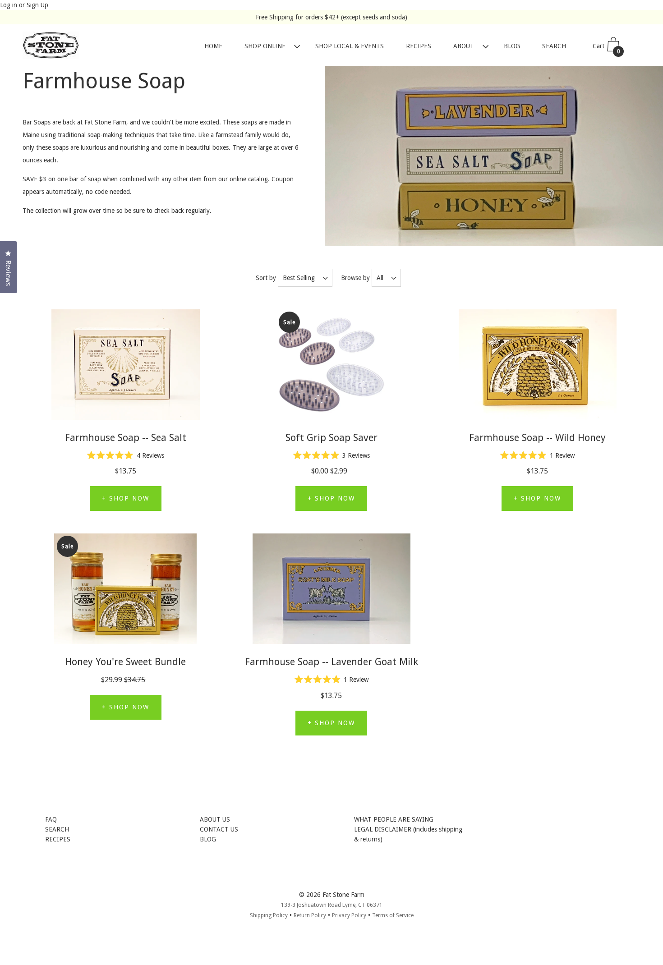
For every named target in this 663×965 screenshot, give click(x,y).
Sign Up (37, 5)
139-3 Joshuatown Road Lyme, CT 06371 (331, 905)
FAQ (51, 819)
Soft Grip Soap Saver (331, 437)
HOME (213, 46)
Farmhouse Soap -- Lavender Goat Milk (331, 661)
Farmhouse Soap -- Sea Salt (125, 437)
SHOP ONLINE (264, 46)
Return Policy (310, 915)
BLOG (512, 46)
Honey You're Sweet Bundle (125, 661)
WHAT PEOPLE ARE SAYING (393, 819)
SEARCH (554, 46)
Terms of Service (393, 915)
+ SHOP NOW (125, 498)
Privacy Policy (349, 915)
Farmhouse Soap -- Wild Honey (537, 437)
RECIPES (418, 46)
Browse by (355, 277)
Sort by (266, 277)
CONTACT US (219, 829)
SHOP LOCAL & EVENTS (349, 46)
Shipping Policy (269, 915)
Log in (8, 5)
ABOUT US (215, 819)
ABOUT (463, 46)
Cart (606, 49)
